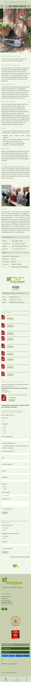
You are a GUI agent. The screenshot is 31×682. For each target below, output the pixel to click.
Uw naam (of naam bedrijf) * (8, 451)
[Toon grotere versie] (15, 280)
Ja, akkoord (6, 528)
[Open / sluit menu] (28, 6)
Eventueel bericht (5, 499)
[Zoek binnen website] (2, 6)
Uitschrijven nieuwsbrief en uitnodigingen (20, 556)
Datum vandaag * (5, 492)
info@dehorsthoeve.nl (6, 602)
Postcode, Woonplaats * (7, 464)
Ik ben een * (4, 484)
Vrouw (4, 489)
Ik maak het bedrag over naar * (8, 443)
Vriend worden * (5, 418)
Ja (3, 420)
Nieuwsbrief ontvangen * (7, 525)
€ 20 (4, 429)
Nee (4, 530)
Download (10, 318)
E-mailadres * (4, 477)
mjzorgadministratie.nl (12, 663)
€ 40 (4, 433)
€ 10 (4, 426)
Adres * (3, 457)
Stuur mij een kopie (7, 509)
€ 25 (4, 431)
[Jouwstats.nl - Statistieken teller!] (2, 660)
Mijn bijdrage (4, 424)
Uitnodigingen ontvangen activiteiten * (10, 533)
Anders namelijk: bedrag (7, 436)
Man (4, 486)
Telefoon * (4, 471)
